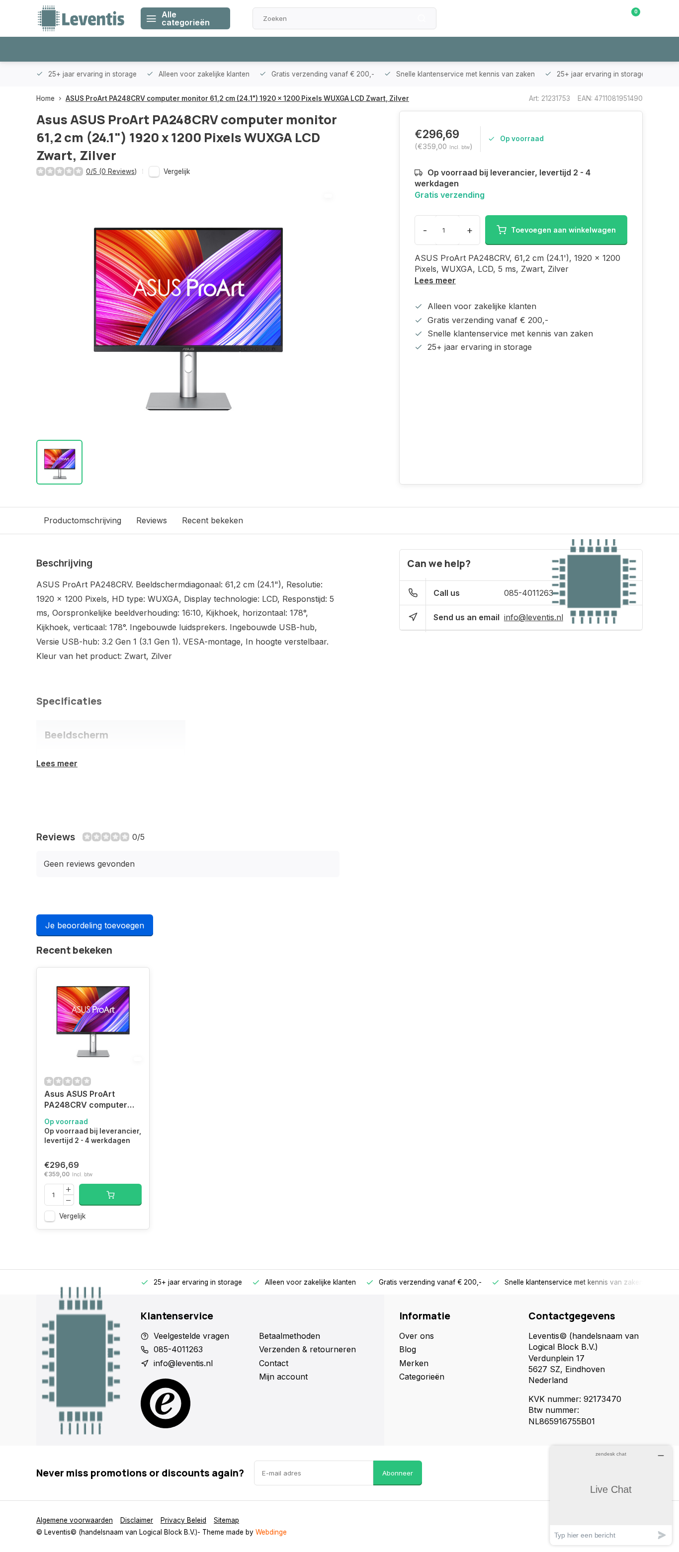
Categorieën (421, 1377)
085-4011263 (528, 593)
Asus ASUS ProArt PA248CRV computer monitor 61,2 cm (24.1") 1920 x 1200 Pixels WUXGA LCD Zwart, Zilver (89, 1100)
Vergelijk (177, 171)
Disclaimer (136, 1520)
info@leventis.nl (533, 617)
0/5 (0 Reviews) (111, 171)
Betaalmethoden (289, 1336)
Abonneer (397, 1473)
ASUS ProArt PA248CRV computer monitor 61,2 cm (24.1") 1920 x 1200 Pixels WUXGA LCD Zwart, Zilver (237, 98)
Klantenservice (530, 18)
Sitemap (226, 1520)
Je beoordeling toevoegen (94, 925)
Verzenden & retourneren (307, 1349)
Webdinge (271, 1532)
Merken (413, 1363)
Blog (407, 1349)
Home (45, 98)
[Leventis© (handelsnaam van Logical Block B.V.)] (81, 18)
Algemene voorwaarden (74, 1520)
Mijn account (283, 1377)
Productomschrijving (82, 520)
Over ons (416, 1336)
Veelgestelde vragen (191, 1336)
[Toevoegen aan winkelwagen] (110, 1195)
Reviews (151, 520)
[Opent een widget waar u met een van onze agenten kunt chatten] (611, 1495)
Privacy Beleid (183, 1520)
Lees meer (435, 280)
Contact (273, 1363)
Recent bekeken (212, 520)
